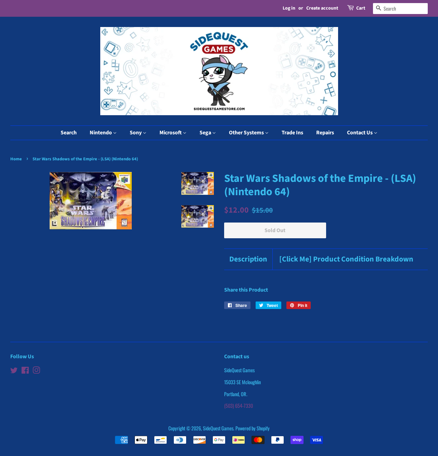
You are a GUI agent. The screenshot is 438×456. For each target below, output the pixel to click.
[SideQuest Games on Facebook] (25, 371)
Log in (289, 8)
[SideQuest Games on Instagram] (36, 371)
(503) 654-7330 (238, 405)
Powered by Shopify (252, 428)
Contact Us (360, 132)
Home (16, 159)
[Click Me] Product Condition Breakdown (346, 259)
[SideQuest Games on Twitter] (14, 371)
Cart (360, 8)
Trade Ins (292, 132)
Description (248, 259)
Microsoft (171, 132)
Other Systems (247, 132)
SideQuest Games (218, 428)
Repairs (325, 132)
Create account (322, 8)
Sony (136, 132)
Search (69, 132)
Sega (205, 132)
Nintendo (101, 132)
